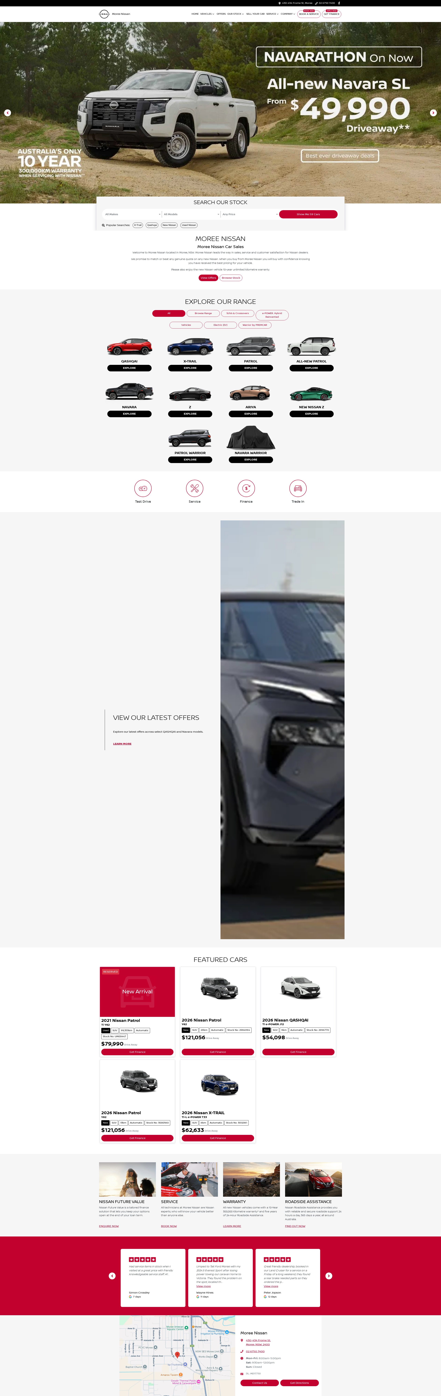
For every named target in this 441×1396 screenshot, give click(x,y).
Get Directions (299, 1382)
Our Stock (234, 14)
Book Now (169, 1226)
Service (271, 14)
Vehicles (206, 14)
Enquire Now (109, 1226)
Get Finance (331, 14)
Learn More (122, 744)
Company (287, 14)
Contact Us (259, 1382)
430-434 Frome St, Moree (297, 3)
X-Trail (137, 225)
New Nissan (169, 225)
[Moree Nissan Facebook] (340, 3)
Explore (129, 368)
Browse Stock (231, 277)
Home (195, 14)
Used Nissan (189, 225)
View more (203, 1286)
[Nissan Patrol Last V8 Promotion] (220, 112)
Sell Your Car (255, 14)
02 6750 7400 (327, 3)
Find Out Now (295, 1226)
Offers (221, 14)
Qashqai (152, 225)
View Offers (208, 277)
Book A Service (309, 14)
